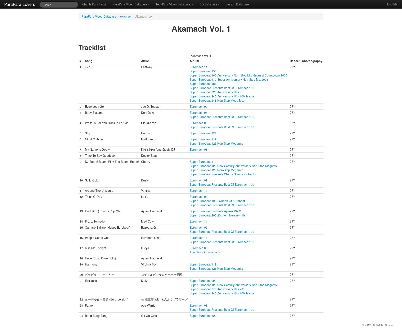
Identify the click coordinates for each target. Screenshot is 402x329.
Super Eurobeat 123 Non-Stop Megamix (216, 143)
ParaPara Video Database (130, 4)
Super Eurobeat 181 (203, 84)
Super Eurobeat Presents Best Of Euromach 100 (222, 88)
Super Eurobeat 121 (203, 133)
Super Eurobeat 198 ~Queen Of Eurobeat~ (218, 201)
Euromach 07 (198, 106)
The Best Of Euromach (205, 252)
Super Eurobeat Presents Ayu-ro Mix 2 (215, 211)
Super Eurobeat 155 (203, 71)
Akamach (126, 16)
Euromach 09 (198, 180)
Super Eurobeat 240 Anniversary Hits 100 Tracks (222, 96)
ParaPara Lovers (19, 4)
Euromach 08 (198, 123)
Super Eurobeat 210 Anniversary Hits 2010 (218, 289)
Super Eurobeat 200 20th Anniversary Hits (218, 215)
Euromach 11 (198, 67)
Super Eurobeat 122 (203, 315)
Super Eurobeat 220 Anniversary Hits (214, 92)
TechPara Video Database (173, 4)
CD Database (208, 4)
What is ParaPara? (93, 4)
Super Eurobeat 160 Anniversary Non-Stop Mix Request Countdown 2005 (238, 75)
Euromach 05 (198, 112)
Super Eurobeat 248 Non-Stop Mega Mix (217, 100)
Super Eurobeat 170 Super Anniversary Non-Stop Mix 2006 (229, 79)
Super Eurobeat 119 (203, 139)
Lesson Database (237, 4)
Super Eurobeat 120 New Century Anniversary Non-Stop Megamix (233, 166)
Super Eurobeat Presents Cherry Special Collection (223, 174)
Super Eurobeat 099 (203, 280)
